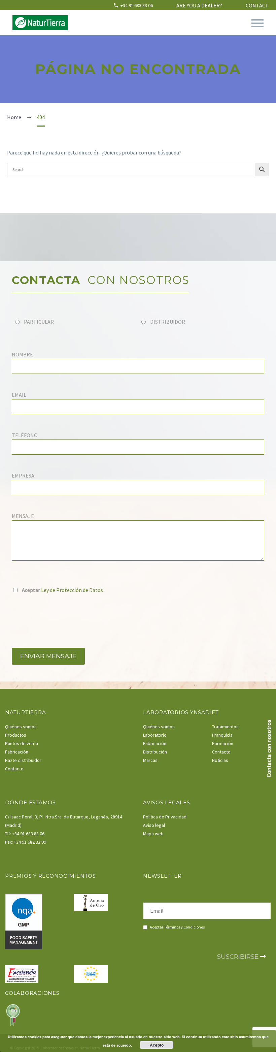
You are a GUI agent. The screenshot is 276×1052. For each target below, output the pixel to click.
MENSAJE (23, 516)
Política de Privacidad (164, 817)
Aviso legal (154, 825)
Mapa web (153, 834)
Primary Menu (257, 23)
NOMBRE (22, 354)
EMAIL (19, 394)
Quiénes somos (21, 727)
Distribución (155, 752)
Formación (222, 743)
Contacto (14, 769)
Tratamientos (225, 727)
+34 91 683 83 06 (136, 5)
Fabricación (16, 752)
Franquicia (222, 735)
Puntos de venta (21, 743)
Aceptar (177, 927)
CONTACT (257, 5)
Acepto (157, 1045)
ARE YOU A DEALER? (199, 5)
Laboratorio (155, 735)
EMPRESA (23, 475)
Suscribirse (238, 956)
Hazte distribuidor (23, 760)
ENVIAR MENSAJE (48, 656)
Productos (15, 735)
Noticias (220, 760)
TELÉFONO (25, 435)
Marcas (150, 760)
